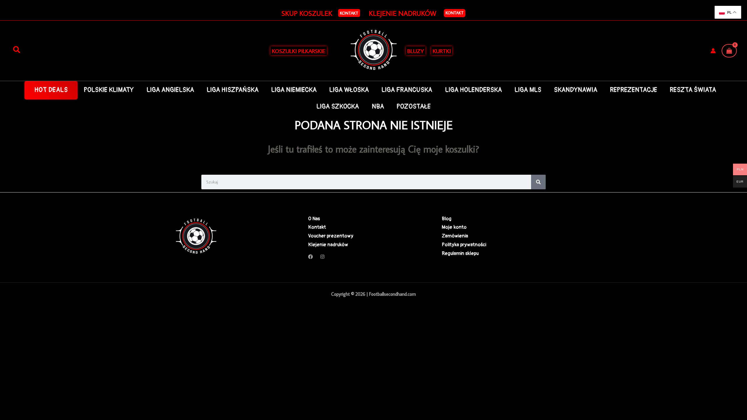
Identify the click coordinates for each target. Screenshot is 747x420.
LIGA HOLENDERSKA (473, 90)
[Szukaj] (16, 50)
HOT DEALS (51, 90)
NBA (378, 107)
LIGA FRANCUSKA (406, 90)
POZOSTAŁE (414, 107)
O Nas (314, 219)
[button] (349, 13)
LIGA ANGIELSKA (170, 90)
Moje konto (454, 227)
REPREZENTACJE (633, 90)
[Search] (538, 182)
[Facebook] (310, 256)
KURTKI (442, 51)
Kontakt (455, 12)
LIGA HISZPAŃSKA (233, 90)
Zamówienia (455, 236)
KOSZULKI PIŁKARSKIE (298, 51)
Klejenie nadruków (328, 245)
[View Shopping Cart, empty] (729, 50)
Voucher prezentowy (330, 236)
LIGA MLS (527, 90)
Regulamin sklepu (460, 253)
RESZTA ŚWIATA (693, 90)
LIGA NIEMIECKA (294, 90)
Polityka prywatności (464, 245)
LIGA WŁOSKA (349, 90)
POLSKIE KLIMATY (109, 90)
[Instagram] (322, 256)
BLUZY (415, 51)
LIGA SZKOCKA (337, 107)
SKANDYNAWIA (575, 90)
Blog (446, 219)
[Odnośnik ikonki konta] (713, 50)
